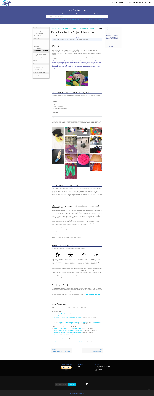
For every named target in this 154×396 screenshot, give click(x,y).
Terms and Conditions (74, 393)
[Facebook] (87, 384)
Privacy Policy (81, 393)
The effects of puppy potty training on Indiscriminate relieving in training (67, 328)
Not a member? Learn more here (93, 309)
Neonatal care (56, 334)
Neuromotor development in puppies (62, 338)
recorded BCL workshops (72, 323)
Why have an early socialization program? (112, 32)
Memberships (145, 2)
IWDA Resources (137, 2)
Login (79, 366)
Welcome (108, 29)
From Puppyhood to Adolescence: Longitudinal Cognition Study (67, 339)
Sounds (55, 101)
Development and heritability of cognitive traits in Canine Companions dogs (68, 332)
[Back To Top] (149, 390)
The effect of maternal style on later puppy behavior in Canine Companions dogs (69, 330)
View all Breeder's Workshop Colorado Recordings (91, 19)
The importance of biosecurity (112, 35)
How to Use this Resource (111, 42)
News (117, 2)
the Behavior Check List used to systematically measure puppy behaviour (73, 322)
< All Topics (54, 28)
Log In (150, 2)
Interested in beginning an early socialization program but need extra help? (112, 38)
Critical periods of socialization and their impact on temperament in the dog (68, 317)
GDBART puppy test (97, 322)
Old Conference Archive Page (57, 19)
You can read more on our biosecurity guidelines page (63, 198)
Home (113, 2)
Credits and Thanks (110, 44)
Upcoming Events (128, 2)
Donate (121, 2)
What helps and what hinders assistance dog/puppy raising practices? (68, 341)
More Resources (109, 46)
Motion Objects (57, 117)
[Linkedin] (90, 384)
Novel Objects (57, 115)
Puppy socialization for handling (60, 313)
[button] (100, 28)
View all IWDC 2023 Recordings (72, 19)
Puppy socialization (57, 315)
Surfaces (56, 112)
